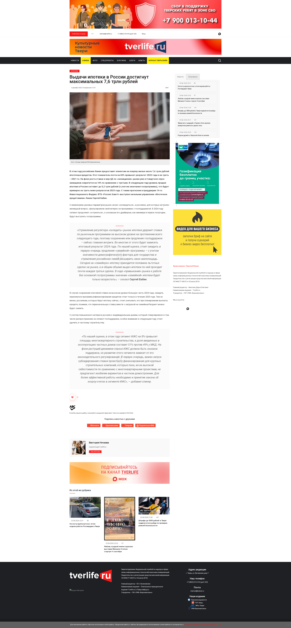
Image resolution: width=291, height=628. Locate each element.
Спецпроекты (107, 60)
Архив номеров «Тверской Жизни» (186, 266)
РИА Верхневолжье (198, 608)
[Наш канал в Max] (219, 34)
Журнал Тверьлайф (158, 60)
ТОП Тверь (199, 603)
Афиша (85, 60)
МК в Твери (200, 605)
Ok (220, 624)
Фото (95, 60)
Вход (143, 34)
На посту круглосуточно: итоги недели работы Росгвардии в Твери (194, 87)
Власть (142, 60)
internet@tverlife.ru (105, 34)
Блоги (132, 60)
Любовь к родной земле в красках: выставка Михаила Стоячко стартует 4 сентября (118, 549)
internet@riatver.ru (197, 591)
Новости (75, 60)
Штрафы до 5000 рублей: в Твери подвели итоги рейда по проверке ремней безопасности (153, 523)
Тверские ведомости (199, 600)
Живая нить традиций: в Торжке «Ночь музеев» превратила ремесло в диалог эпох (194, 124)
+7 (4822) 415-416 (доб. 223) (127, 34)
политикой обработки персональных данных (200, 624)
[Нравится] (72, 397)
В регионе (121, 60)
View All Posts (95, 452)
